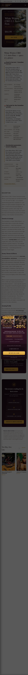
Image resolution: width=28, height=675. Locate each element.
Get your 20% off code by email (14, 345)
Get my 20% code (14, 353)
